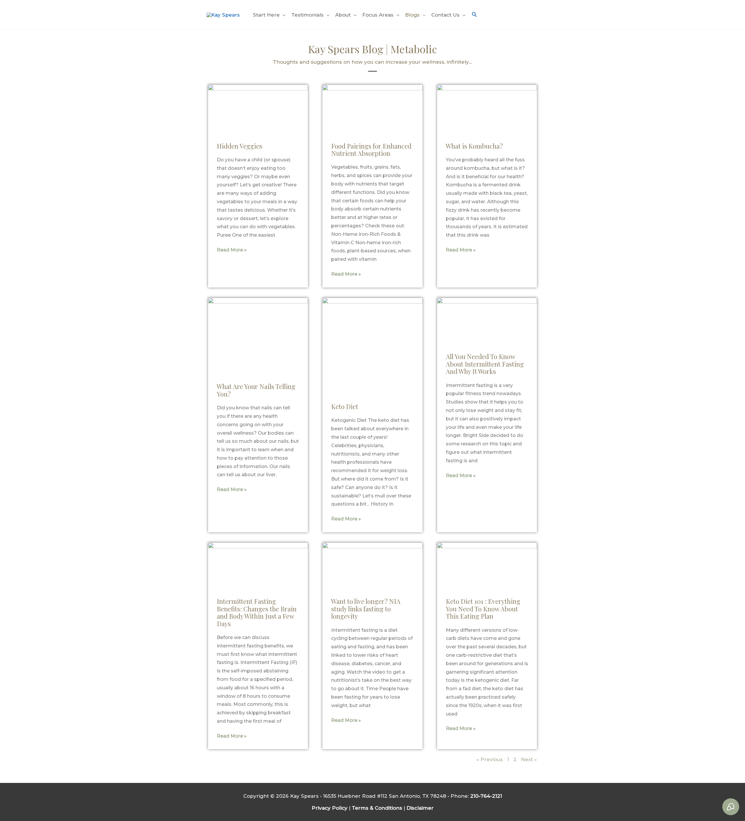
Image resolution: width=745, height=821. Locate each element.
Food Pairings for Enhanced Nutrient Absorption (371, 150)
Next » (529, 759)
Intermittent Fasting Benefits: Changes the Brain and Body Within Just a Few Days (257, 612)
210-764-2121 (486, 796)
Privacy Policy (329, 808)
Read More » (231, 250)
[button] (474, 15)
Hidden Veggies (239, 146)
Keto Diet (344, 406)
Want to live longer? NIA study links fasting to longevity (365, 608)
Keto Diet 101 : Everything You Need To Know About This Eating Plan (483, 608)
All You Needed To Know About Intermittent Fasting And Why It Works (485, 364)
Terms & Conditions (377, 808)
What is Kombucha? (474, 146)
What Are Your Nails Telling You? (256, 390)
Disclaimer (420, 808)
